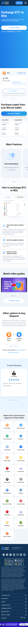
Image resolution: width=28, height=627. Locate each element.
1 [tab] (13, 99)
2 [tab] (14, 99)
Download (19, 2)
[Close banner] (26, 623)
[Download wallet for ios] (19, 560)
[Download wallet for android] (9, 560)
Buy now (12, 91)
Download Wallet (14, 113)
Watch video (15, 27)
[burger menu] (25, 3)
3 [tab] (16, 99)
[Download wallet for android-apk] (9, 564)
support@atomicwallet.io (17, 547)
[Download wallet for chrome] (19, 564)
